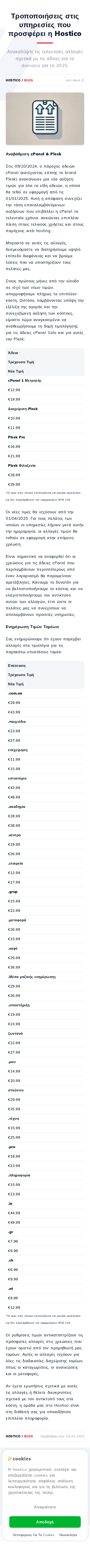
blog (28, 80)
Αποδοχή (45, 1522)
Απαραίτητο (45, 1507)
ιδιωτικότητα (68, 1535)
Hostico (13, 80)
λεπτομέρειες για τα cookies (33, 1535)
